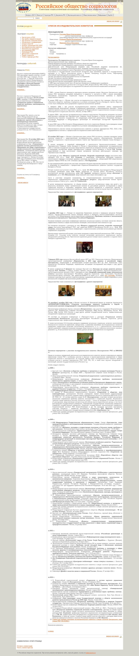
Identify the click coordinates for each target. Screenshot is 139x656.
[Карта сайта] (120, 1)
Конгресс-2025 (30, 15)
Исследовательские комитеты (32, 47)
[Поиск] (38, 18)
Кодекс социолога (28, 55)
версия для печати (113, 21)
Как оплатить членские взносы (32, 40)
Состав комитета (53, 57)
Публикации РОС (27, 52)
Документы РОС (61, 15)
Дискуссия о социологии (30, 53)
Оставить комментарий (24, 646)
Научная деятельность (74, 15)
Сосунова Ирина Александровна (70, 34)
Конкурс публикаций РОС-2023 (32, 45)
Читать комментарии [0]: (25, 648)
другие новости (23, 182)
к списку (51, 631)
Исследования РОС (28, 50)
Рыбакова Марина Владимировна (71, 39)
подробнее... (21, 90)
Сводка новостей (27, 44)
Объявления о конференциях (31, 42)
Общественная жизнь (89, 15)
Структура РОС (49, 15)
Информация (102, 15)
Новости (39, 15)
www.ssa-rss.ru (91, 653)
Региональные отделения (30, 49)
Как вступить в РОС (28, 37)
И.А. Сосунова (110, 275)
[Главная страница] (117, 1)
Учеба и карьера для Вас (30, 57)
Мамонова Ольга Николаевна (69, 43)
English (110, 15)
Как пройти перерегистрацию (31, 39)
